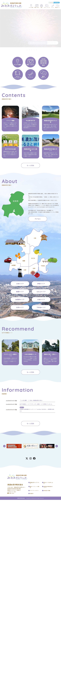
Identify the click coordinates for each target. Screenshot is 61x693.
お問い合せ (11, 493)
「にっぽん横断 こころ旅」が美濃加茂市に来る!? (31, 400)
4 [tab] (31, 49)
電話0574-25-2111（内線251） (14, 490)
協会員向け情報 (47, 490)
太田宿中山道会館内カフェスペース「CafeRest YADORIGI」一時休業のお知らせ (37, 410)
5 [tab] (34, 49)
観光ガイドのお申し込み (48, 483)
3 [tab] (29, 49)
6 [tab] (36, 49)
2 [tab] (27, 49)
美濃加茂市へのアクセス (34, 483)
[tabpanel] (30, 28)
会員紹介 (32, 493)
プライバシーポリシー (34, 490)
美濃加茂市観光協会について (48, 487)
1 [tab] (24, 49)
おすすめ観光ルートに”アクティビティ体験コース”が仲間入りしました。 (36, 404)
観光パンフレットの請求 (34, 487)
